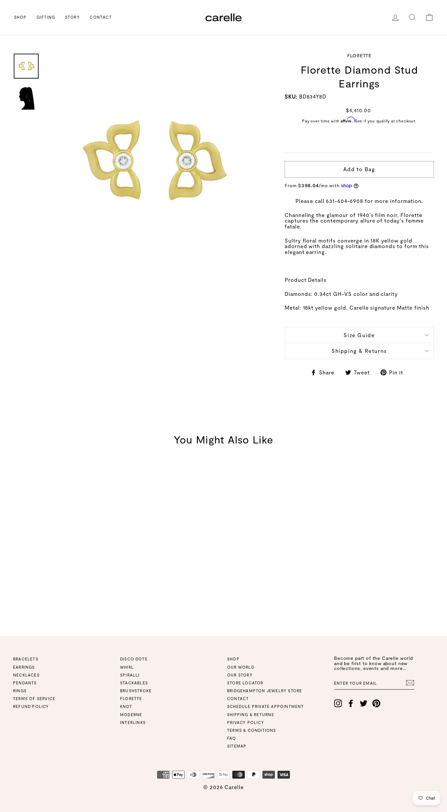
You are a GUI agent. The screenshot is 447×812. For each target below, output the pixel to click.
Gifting (46, 17)
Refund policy (31, 706)
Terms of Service (34, 698)
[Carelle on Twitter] (363, 703)
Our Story (240, 675)
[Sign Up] (410, 683)
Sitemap (236, 746)
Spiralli (130, 675)
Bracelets (25, 659)
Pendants (25, 682)
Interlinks (133, 722)
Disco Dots (133, 659)
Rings (20, 690)
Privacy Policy (245, 722)
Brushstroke (136, 690)
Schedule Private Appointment (265, 706)
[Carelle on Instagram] (338, 703)
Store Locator (245, 682)
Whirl (127, 667)
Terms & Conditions (251, 730)
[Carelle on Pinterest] (376, 703)
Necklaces (26, 675)
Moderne (131, 714)
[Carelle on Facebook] (351, 703)
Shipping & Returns (359, 351)
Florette (131, 698)
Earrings (24, 667)
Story (72, 17)
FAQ (231, 738)
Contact (101, 17)
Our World (240, 667)
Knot (126, 706)
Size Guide (359, 335)
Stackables (134, 682)
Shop (20, 17)
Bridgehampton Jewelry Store (264, 690)
